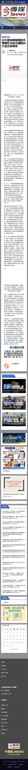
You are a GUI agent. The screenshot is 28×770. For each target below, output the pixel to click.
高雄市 (10, 417)
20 (20, 639)
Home (5, 764)
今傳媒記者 (9, 767)
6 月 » (15, 649)
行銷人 (3, 726)
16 (7, 639)
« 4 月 (12, 649)
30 (7, 646)
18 (14, 639)
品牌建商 (21, 52)
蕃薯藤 (3, 708)
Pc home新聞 (4, 715)
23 (7, 642)
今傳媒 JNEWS (14, 19)
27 (20, 642)
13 (20, 636)
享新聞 (3, 733)
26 (17, 642)
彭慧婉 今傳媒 (16, 390)
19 (17, 639)
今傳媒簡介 (21, 764)
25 (14, 642)
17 (10, 639)
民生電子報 (4, 729)
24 (10, 642)
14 (23, 636)
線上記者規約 (17, 767)
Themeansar (13, 762)
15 (4, 639)
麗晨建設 (21, 54)
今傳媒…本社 (4, 705)
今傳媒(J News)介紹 (12, 764)
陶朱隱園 (12, 54)
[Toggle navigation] (14, 28)
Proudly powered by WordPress (9, 761)
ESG (18, 52)
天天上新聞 (4, 722)
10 (10, 636)
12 (17, 636)
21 (23, 639)
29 (4, 646)
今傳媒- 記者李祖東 (17, 407)
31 (10, 646)
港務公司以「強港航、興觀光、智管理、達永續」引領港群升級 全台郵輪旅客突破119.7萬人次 (14, 422)
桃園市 (5, 384)
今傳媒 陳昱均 (12, 50)
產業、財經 (9, 384)
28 (23, 642)
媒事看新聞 (4, 719)
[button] (25, 27)
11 (14, 636)
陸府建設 (16, 54)
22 (4, 642)
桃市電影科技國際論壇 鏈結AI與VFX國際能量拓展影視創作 (13, 388)
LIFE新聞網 (4, 712)
